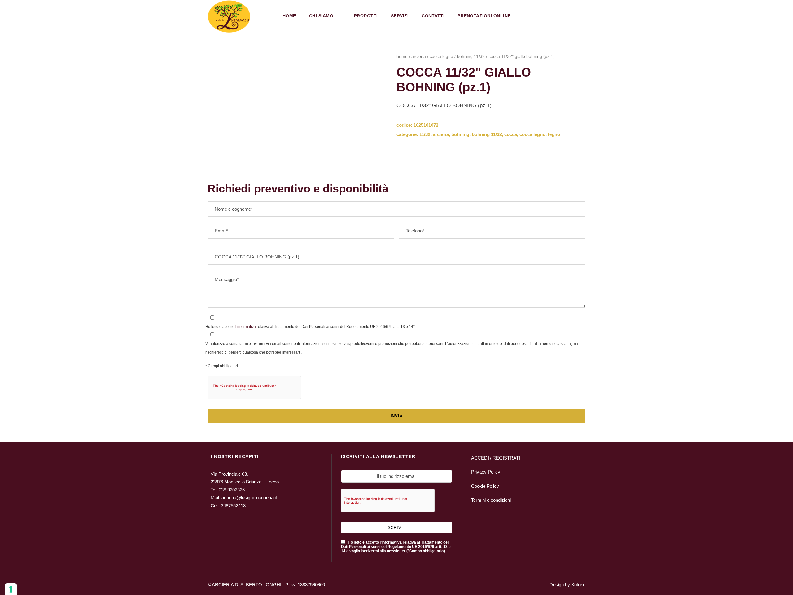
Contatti (433, 15)
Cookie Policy (485, 486)
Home (289, 15)
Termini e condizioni (491, 500)
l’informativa (245, 326)
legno (554, 134)
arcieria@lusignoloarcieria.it (249, 497)
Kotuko (578, 584)
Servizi (400, 15)
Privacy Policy (485, 471)
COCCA (510, 134)
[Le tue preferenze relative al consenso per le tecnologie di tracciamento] (11, 589)
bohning (460, 134)
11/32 (424, 134)
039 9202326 (232, 489)
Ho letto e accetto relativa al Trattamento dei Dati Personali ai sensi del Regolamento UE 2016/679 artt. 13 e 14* (310, 326)
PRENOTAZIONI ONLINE (484, 15)
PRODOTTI (366, 15)
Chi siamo (321, 15)
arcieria (418, 56)
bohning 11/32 (471, 56)
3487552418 (233, 505)
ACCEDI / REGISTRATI (495, 458)
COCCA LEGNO (441, 56)
